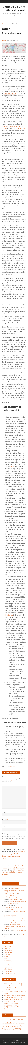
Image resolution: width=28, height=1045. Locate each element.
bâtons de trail (10, 1020)
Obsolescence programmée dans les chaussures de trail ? (14, 890)
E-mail (6, 819)
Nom (5, 812)
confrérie (4, 1023)
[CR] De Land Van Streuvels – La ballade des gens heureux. (13, 872)
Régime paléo (8, 968)
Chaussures (19, 1020)
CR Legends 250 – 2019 (10, 1005)
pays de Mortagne (10, 93)
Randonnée (7, 966)
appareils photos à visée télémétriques (14, 126)
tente (8, 1026)
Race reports (7, 964)
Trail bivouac (8, 971)
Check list (7, 948)
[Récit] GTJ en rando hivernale (13, 999)
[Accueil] (3, 24)
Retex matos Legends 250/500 (13, 997)
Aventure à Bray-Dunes (11, 1003)
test (12, 1026)
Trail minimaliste (9, 973)
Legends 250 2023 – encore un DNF (14, 995)
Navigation (7, 960)
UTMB (18, 1029)
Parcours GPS (8, 962)
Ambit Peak (7, 946)
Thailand (16, 1026)
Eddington (9, 615)
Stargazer (22, 1042)
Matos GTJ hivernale (10, 1001)
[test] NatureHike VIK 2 (17, 899)
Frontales (7, 954)
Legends (19, 1023)
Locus (12, 466)
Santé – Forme (8, 969)
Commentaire (8, 785)
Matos (5, 958)
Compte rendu (8, 950)
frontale (11, 1022)
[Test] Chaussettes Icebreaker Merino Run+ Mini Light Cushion (14, 926)
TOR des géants (11, 1029)
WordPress (15, 1042)
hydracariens (21, 128)
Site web (6, 826)
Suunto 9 (3, 1026)
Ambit (3, 1020)
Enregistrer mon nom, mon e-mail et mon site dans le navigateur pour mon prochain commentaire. (13, 836)
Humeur (12, 766)
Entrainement (8, 952)
